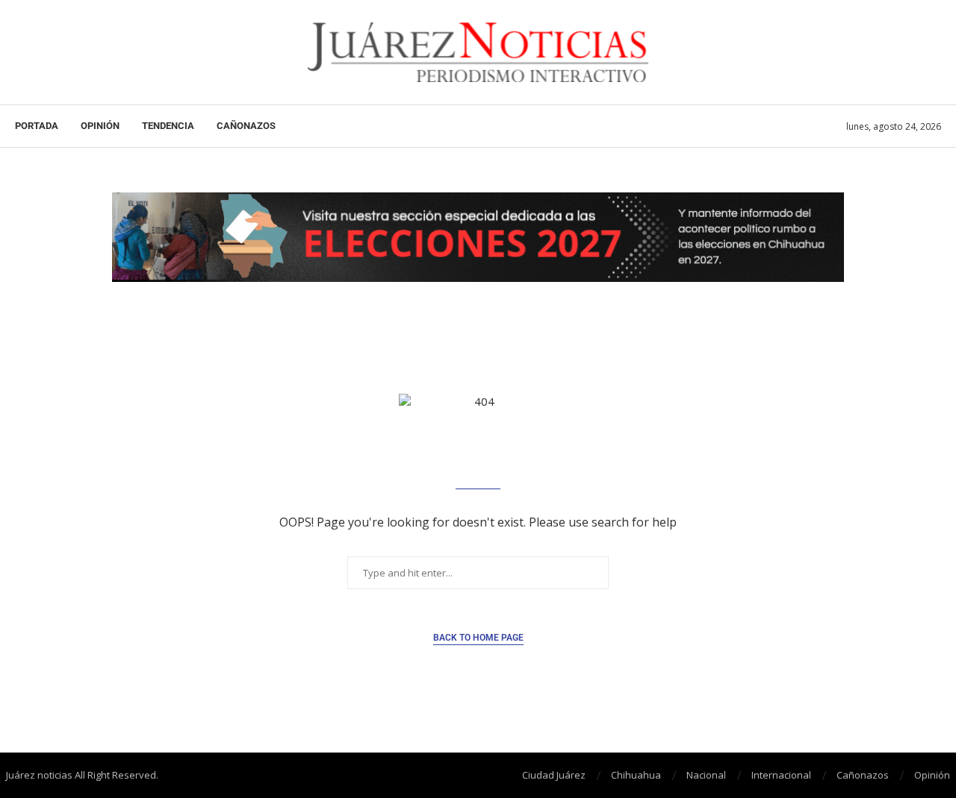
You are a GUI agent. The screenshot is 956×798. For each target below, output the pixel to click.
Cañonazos (246, 125)
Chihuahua (636, 775)
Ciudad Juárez (554, 775)
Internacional (781, 775)
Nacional (706, 775)
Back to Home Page (478, 637)
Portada (36, 125)
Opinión (100, 125)
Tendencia (168, 125)
